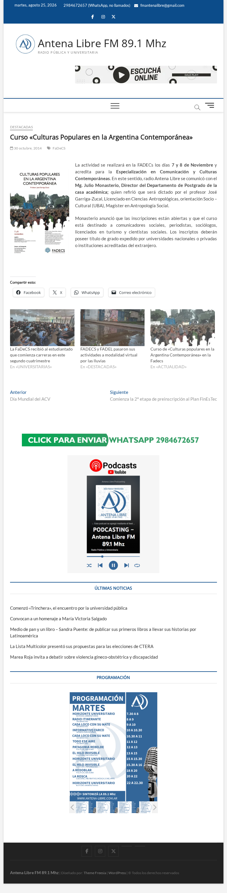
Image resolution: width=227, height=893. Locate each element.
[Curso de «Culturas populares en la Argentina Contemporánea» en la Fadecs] (182, 327)
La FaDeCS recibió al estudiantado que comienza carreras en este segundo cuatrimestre (41, 354)
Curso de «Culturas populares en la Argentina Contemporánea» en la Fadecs (182, 354)
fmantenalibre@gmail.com (162, 5)
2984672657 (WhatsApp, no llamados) (96, 5)
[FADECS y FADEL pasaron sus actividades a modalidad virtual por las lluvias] (112, 327)
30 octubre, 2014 (27, 148)
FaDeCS (59, 148)
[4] (149, 807)
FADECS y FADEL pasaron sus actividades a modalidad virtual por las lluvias (108, 354)
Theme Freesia (95, 873)
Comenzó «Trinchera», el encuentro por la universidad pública (68, 608)
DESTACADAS (21, 127)
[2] (105, 807)
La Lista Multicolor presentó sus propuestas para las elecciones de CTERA (81, 646)
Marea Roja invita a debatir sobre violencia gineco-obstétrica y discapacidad (84, 657)
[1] (84, 807)
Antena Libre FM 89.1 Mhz (102, 43)
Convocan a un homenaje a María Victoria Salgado (58, 618)
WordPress (117, 873)
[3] (127, 807)
